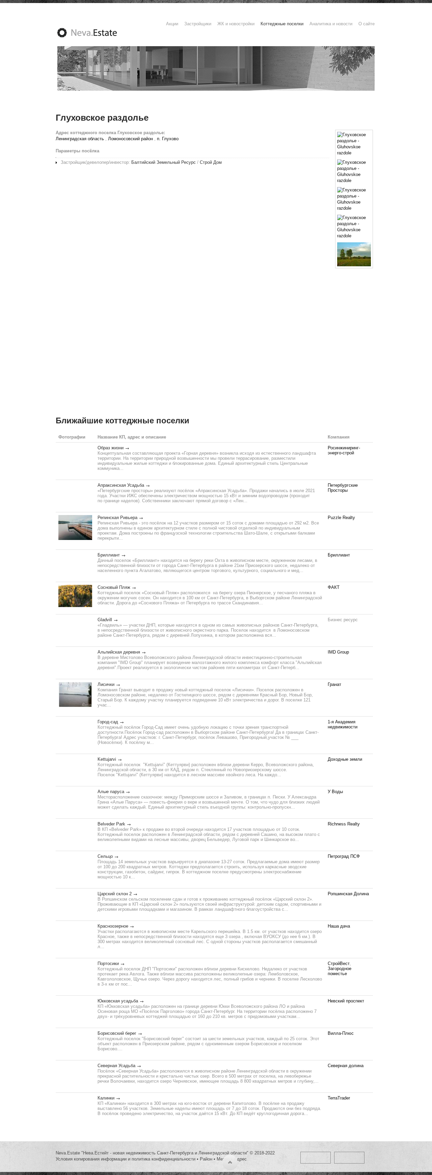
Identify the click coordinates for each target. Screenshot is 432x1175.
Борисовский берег (117, 1033)
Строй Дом (211, 162)
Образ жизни (111, 447)
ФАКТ (334, 587)
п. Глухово (168, 138)
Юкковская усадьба (118, 1000)
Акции (172, 23)
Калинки (106, 1098)
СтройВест (339, 963)
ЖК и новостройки (235, 23)
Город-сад (108, 721)
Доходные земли (345, 759)
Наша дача (339, 926)
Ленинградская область (80, 138)
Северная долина (345, 1065)
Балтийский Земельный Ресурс (163, 162)
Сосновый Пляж (114, 587)
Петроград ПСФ (344, 856)
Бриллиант (109, 555)
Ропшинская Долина (348, 893)
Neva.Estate (95, 32)
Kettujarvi (107, 759)
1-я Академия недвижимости (342, 724)
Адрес (240, 1159)
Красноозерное (113, 926)
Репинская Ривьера (117, 517)
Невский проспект (346, 1000)
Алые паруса (111, 791)
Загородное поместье (339, 971)
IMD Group (338, 652)
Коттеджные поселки (282, 23)
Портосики (108, 963)
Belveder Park (111, 823)
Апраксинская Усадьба (121, 485)
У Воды (335, 791)
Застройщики (197, 23)
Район (206, 1159)
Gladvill (105, 619)
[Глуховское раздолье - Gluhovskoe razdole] (354, 144)
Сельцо (105, 856)
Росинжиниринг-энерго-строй (344, 450)
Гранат (334, 684)
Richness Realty (344, 823)
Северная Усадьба (116, 1065)
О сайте (366, 23)
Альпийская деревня (119, 652)
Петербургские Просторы (343, 488)
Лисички (106, 684)
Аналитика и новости (330, 23)
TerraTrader (339, 1098)
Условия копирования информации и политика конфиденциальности (125, 1159)
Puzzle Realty (341, 517)
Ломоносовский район (130, 138)
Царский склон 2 (115, 893)
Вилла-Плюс (341, 1033)
